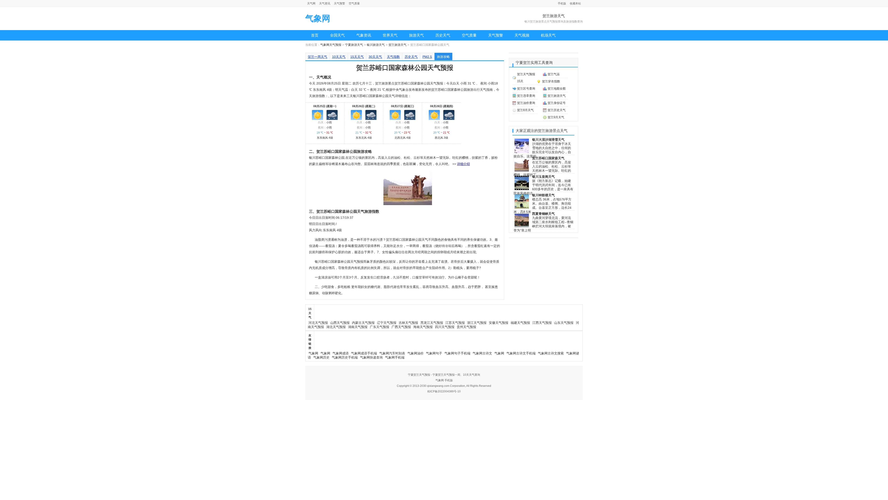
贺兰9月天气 (556, 117)
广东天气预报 (379, 327)
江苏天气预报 (455, 323)
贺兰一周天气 (317, 57)
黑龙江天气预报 (431, 323)
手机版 (562, 3)
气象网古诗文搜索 (551, 353)
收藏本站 (575, 3)
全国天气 (337, 35)
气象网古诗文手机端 (521, 353)
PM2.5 (427, 57)
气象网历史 (321, 357)
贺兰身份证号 (557, 103)
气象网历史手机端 (345, 357)
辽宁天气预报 (386, 323)
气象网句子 (434, 353)
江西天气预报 (542, 323)
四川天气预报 (444, 327)
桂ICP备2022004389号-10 (444, 391)
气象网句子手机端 (457, 353)
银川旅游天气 (376, 45)
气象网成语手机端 (364, 353)
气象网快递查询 (371, 357)
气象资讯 (363, 35)
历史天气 (442, 35)
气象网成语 (341, 353)
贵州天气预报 (466, 327)
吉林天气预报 (408, 323)
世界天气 (390, 35)
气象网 (317, 18)
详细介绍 (463, 164)
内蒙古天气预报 (363, 323)
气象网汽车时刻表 (392, 353)
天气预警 (339, 3)
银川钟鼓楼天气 (543, 195)
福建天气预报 (520, 323)
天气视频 (522, 35)
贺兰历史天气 (557, 110)
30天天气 (375, 57)
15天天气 (357, 57)
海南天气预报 (423, 327)
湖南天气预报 (357, 327)
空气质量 (354, 3)
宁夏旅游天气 (354, 45)
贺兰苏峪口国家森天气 (548, 158)
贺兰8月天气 (525, 110)
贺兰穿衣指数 (551, 81)
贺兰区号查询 (526, 88)
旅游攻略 (443, 57)
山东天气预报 (564, 323)
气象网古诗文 (482, 353)
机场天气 (548, 35)
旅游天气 (416, 35)
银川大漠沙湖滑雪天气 (548, 139)
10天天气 (338, 57)
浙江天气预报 (477, 323)
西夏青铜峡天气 (543, 214)
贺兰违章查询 (526, 95)
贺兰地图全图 (557, 88)
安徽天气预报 (498, 323)
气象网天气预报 (330, 45)
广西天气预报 (401, 327)
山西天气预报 (340, 323)
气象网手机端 (394, 357)
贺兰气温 (554, 74)
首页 (314, 35)
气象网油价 (415, 353)
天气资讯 (324, 3)
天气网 (311, 3)
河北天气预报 (318, 323)
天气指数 (393, 57)
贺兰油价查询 (526, 103)
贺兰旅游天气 (397, 45)
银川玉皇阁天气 (543, 176)
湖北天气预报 (336, 327)
